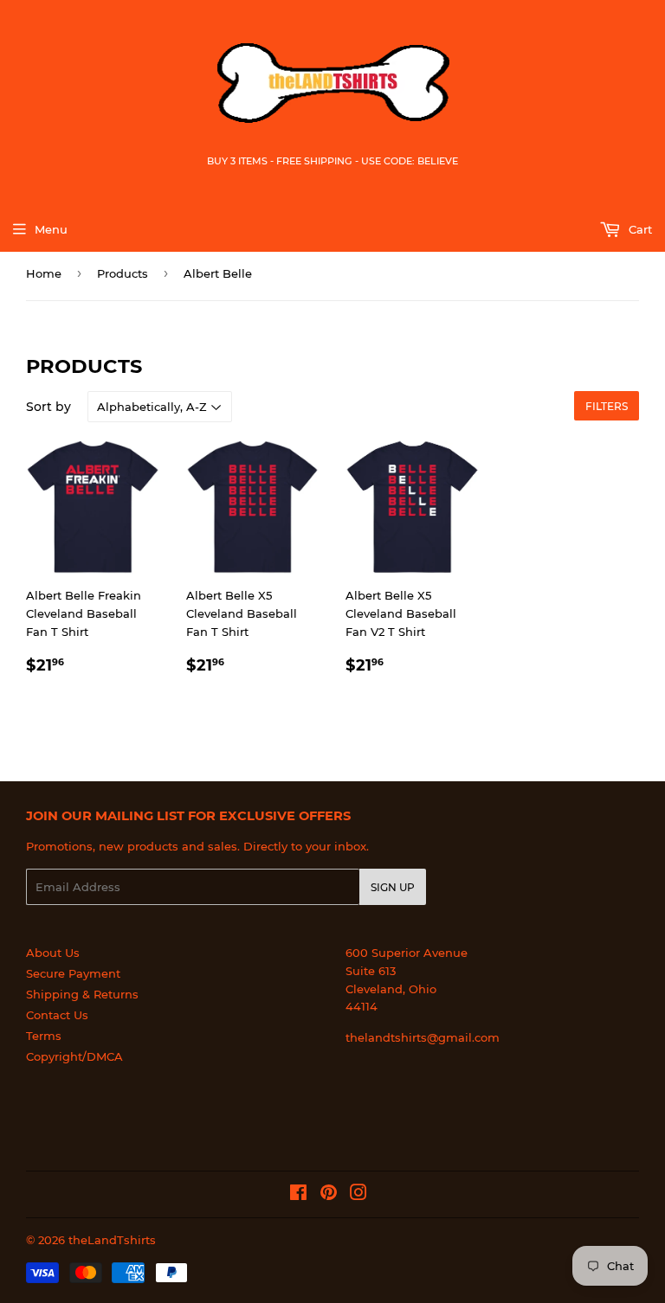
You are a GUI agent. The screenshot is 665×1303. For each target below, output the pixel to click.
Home (43, 273)
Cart (638, 229)
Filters (606, 406)
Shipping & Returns (82, 994)
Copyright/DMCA (74, 1056)
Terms (43, 1036)
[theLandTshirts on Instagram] (358, 1195)
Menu (51, 229)
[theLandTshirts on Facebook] (298, 1195)
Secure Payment (73, 973)
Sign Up (393, 887)
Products (122, 273)
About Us (53, 953)
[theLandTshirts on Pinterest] (329, 1195)
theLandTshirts (112, 1240)
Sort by (48, 406)
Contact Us (57, 1015)
